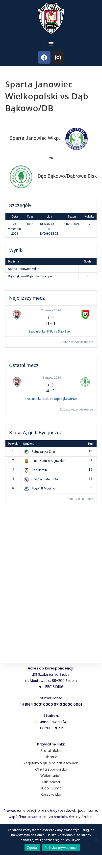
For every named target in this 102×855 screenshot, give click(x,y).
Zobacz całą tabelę (80, 499)
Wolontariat (50, 775)
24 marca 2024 (51, 310)
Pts (90, 444)
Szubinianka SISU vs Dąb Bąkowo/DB (51, 399)
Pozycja (13, 444)
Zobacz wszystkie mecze (76, 342)
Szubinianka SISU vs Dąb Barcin (50, 331)
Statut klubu (51, 750)
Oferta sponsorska (51, 769)
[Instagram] (58, 57)
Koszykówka (51, 794)
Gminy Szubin (81, 816)
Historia (51, 756)
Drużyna (28, 444)
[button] (51, 43)
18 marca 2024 (51, 377)
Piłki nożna (51, 782)
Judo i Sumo (51, 788)
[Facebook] (44, 57)
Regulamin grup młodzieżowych (51, 763)
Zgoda (32, 848)
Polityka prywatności (61, 848)
